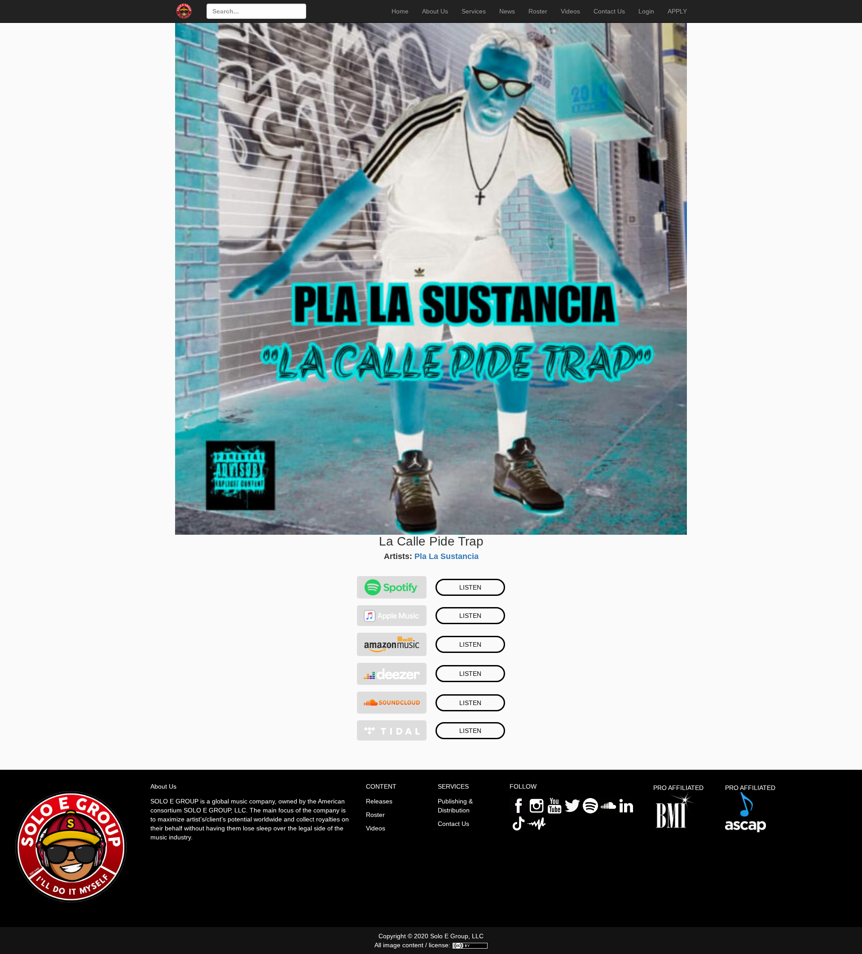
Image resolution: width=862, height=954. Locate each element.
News (507, 11)
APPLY (677, 11)
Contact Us (609, 11)
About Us (435, 11)
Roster (537, 11)
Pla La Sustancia (446, 556)
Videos (570, 11)
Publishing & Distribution (455, 806)
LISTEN (470, 587)
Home (400, 11)
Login (646, 11)
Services (474, 11)
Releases (379, 801)
